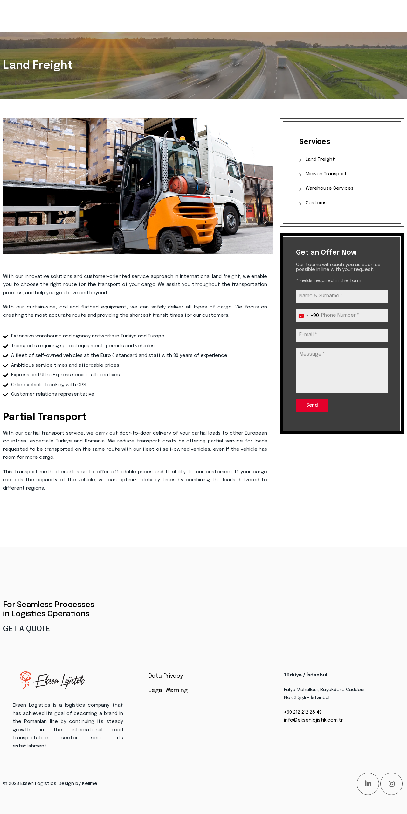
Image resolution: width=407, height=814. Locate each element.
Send (312, 405)
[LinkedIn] (368, 784)
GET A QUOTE (26, 629)
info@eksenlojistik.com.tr (313, 720)
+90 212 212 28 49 (303, 712)
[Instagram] (391, 784)
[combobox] (307, 315)
